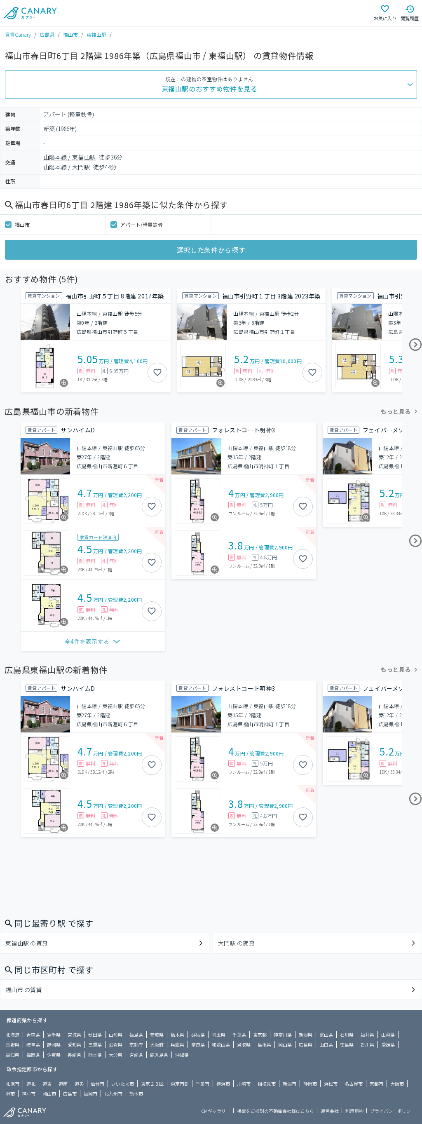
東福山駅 (96, 34)
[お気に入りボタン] (157, 372)
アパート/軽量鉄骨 (141, 224)
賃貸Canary (18, 34)
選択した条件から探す (211, 250)
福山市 (70, 34)
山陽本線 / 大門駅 (66, 167)
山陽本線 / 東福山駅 (69, 157)
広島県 (47, 34)
